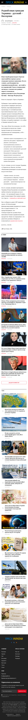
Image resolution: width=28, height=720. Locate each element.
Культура (14, 22)
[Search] (26, 2)
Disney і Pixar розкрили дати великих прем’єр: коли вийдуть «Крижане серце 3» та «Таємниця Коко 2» (13, 302)
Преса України (13, 704)
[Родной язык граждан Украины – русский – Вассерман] (14, 65)
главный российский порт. (17, 198)
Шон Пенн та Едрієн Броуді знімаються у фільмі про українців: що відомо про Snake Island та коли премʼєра (13, 373)
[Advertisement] (14, 40)
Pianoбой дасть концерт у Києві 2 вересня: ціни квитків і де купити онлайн (11, 255)
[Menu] (2, 2)
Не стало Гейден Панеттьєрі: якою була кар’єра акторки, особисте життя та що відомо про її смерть (13, 350)
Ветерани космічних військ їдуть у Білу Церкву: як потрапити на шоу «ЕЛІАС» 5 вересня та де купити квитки (13, 326)
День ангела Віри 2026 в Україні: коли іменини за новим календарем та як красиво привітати (15, 508)
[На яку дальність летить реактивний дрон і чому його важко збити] (14, 424)
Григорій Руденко (9, 20)
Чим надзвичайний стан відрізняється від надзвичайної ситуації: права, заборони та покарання (14, 483)
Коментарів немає (7, 24)
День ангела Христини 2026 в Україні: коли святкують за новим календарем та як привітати (15, 625)
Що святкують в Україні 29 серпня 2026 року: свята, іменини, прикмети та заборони (15, 554)
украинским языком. (16, 221)
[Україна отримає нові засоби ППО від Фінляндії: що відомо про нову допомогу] (14, 568)
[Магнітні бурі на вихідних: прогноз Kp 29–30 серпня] (14, 522)
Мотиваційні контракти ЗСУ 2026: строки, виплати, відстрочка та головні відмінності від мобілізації (15, 458)
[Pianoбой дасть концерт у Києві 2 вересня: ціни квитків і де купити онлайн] (14, 245)
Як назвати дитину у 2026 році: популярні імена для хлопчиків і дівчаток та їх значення (15, 602)
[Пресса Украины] (14, 2)
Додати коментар (14, 382)
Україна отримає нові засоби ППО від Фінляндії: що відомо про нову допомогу (15, 578)
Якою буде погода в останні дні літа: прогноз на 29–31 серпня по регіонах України (15, 411)
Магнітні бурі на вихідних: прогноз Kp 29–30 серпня (13, 531)
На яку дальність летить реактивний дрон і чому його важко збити (14, 434)
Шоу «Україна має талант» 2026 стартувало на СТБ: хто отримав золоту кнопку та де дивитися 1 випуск (13, 278)
